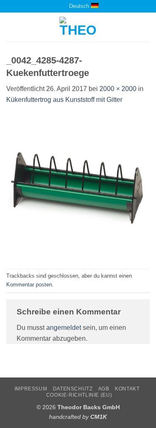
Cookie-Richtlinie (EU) (79, 395)
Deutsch (79, 6)
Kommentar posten (29, 284)
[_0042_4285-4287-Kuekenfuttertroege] (78, 186)
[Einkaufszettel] (53, 6)
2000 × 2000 (117, 88)
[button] (11, 27)
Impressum (31, 389)
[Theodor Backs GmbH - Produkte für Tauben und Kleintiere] (78, 27)
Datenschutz (73, 389)
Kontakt (127, 389)
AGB (103, 389)
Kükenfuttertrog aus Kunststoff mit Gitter (64, 99)
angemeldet (63, 327)
